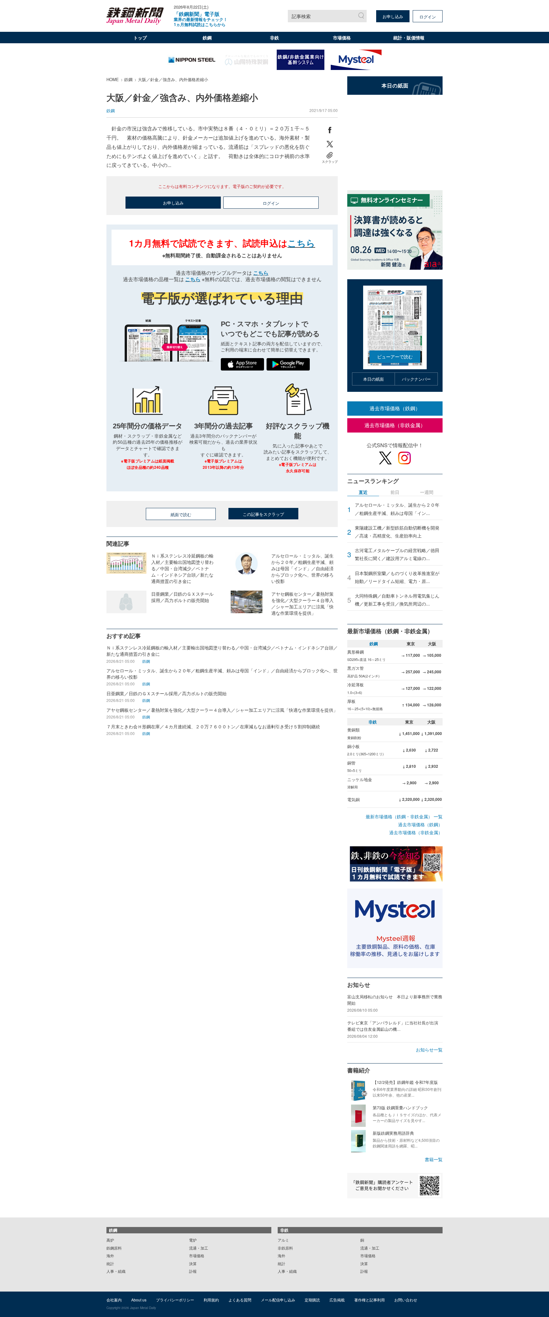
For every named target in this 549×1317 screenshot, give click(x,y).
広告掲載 (337, 1300)
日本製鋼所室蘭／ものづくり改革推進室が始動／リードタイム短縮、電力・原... (397, 577)
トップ (140, 37)
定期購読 (312, 1300)
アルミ (283, 1240)
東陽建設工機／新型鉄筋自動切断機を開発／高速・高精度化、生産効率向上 (397, 531)
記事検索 (301, 16)
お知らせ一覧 (429, 1049)
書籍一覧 (434, 1159)
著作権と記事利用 (369, 1300)
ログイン (427, 17)
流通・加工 (198, 1248)
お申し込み (393, 16)
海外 (110, 1255)
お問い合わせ (405, 1300)
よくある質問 (239, 1300)
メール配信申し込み (278, 1300)
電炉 (193, 1240)
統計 (110, 1263)
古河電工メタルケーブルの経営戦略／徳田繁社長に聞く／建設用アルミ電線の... (397, 554)
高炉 (110, 1240)
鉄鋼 (207, 37)
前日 (394, 492)
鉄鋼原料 (114, 1248)
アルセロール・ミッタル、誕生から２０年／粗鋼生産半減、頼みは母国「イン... (397, 509)
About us (138, 1300)
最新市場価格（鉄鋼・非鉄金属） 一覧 (404, 816)
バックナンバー (416, 379)
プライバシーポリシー (175, 1300)
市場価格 (342, 37)
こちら (301, 242)
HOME (112, 79)
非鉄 (274, 37)
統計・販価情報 (408, 37)
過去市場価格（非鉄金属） (394, 425)
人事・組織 (115, 1271)
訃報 (193, 1271)
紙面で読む (181, 514)
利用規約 (211, 1300)
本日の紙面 (373, 379)
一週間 (426, 492)
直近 (363, 492)
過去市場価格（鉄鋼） (394, 408)
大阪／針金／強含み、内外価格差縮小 (173, 79)
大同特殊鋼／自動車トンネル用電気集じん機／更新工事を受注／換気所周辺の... (397, 600)
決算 (193, 1263)
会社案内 (114, 1300)
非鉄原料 (285, 1248)
